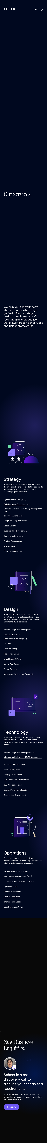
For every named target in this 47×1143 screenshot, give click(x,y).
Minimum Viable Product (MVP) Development (23, 509)
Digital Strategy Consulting (14, 504)
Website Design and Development (17, 630)
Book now (11, 1107)
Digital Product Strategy (13, 500)
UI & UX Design (10, 634)
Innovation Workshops (13, 516)
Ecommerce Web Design (14, 639)
